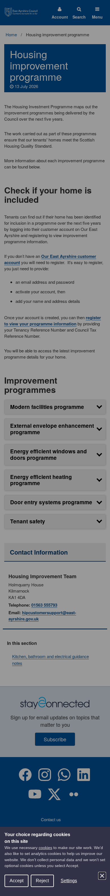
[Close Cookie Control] (102, 875)
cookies (45, 847)
